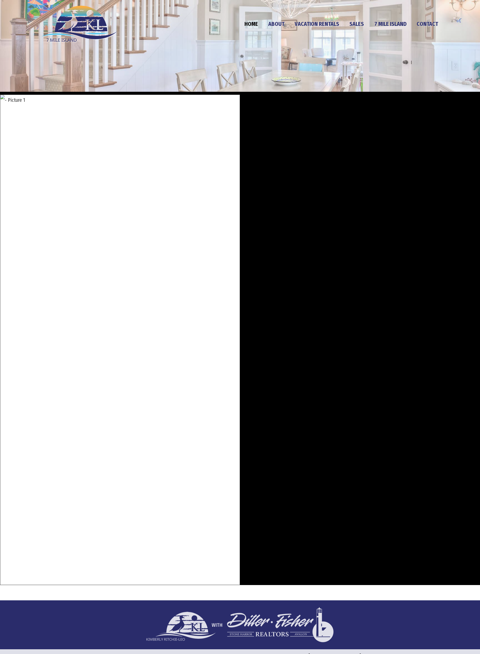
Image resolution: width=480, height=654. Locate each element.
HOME (251, 24)
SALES (356, 24)
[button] (120, 340)
